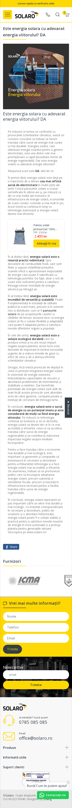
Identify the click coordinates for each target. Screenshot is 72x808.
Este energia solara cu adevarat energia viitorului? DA (34, 116)
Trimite (12, 649)
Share (13, 547)
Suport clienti (13, 767)
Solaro (9, 795)
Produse (9, 747)
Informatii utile (14, 757)
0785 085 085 (33, 722)
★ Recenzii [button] (68, 407)
